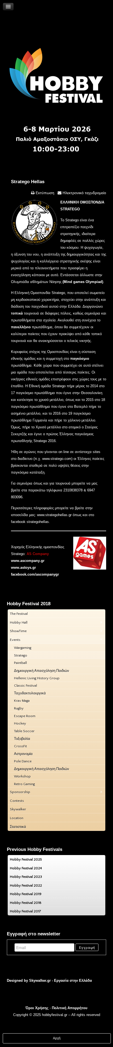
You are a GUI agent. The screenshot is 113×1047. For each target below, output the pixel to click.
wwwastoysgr (23, 567)
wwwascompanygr (27, 561)
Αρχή (57, 1038)
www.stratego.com (56, 459)
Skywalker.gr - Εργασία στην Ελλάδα (60, 980)
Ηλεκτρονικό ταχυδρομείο (83, 193)
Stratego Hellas (27, 181)
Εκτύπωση (44, 193)
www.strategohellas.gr (54, 515)
